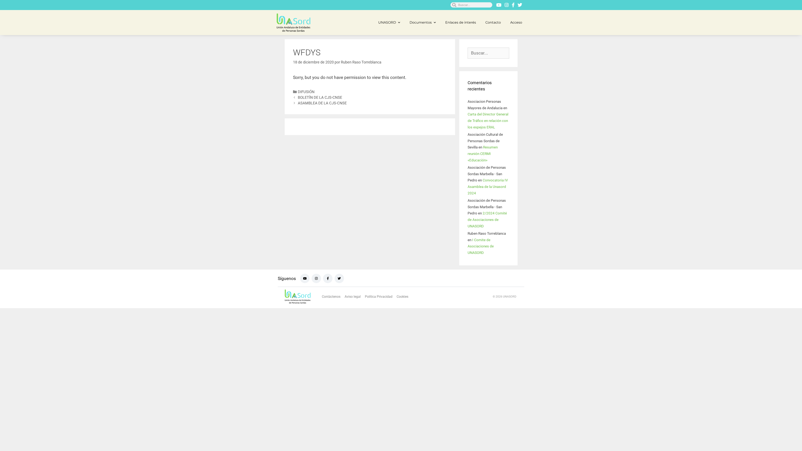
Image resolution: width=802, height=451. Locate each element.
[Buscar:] (488, 53)
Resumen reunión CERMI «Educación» (483, 153)
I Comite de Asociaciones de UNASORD (481, 246)
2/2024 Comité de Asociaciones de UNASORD (487, 219)
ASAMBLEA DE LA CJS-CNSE (322, 103)
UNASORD (387, 22)
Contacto (493, 22)
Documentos (421, 22)
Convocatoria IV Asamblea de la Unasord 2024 (488, 186)
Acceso (516, 22)
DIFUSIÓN (306, 92)
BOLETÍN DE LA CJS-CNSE (320, 97)
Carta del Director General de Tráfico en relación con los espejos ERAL (488, 120)
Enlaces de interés (460, 22)
